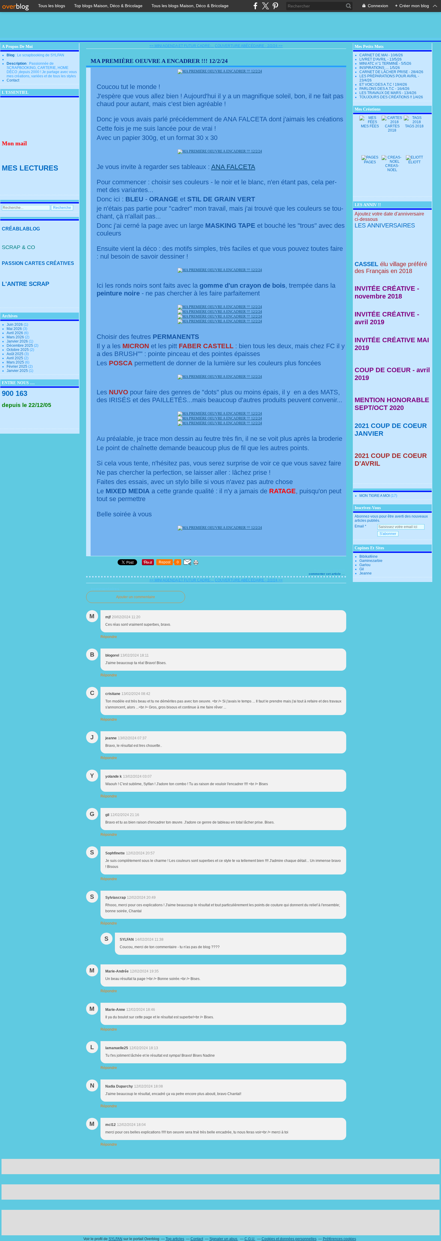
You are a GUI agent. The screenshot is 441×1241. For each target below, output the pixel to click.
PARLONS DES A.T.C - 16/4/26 (384, 89)
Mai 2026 (15, 329)
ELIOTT (414, 162)
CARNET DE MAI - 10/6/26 (381, 55)
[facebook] (255, 5)
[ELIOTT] (414, 157)
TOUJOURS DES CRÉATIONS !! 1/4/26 (391, 97)
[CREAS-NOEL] (392, 161)
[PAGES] (370, 157)
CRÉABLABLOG (21, 228)
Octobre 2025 (18, 350)
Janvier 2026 (18, 341)
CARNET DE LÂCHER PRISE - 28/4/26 (391, 72)
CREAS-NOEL (392, 168)
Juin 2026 (15, 324)
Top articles (175, 1239)
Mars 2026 (16, 337)
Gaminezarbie (370, 561)
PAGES (370, 162)
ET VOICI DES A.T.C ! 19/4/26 (383, 84)
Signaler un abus (223, 1239)
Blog (10, 55)
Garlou (364, 565)
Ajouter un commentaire (135, 597)
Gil (361, 569)
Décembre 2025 (20, 345)
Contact (13, 80)
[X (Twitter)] (265, 5)
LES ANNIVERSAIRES (385, 225)
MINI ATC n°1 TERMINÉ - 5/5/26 (385, 63)
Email (359, 526)
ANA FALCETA (233, 167)
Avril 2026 (15, 333)
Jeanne (365, 573)
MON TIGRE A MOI (374, 496)
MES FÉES (370, 126)
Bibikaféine (368, 556)
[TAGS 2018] (414, 122)
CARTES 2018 (392, 128)
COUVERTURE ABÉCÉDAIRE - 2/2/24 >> (249, 46)
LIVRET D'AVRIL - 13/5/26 (380, 59)
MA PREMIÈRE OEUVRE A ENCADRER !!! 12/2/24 (159, 61)
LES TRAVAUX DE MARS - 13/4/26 (387, 93)
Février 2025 (17, 366)
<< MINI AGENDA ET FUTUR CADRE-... (181, 46)
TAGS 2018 (414, 126)
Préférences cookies (339, 1239)
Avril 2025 (15, 358)
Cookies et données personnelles (289, 1239)
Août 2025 (15, 354)
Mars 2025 (16, 362)
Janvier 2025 (18, 371)
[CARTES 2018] (392, 122)
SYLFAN (115, 1239)
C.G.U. (249, 1239)
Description (17, 63)
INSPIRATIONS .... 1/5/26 (379, 68)
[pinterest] (275, 5)
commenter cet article (325, 573)
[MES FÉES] (369, 122)
